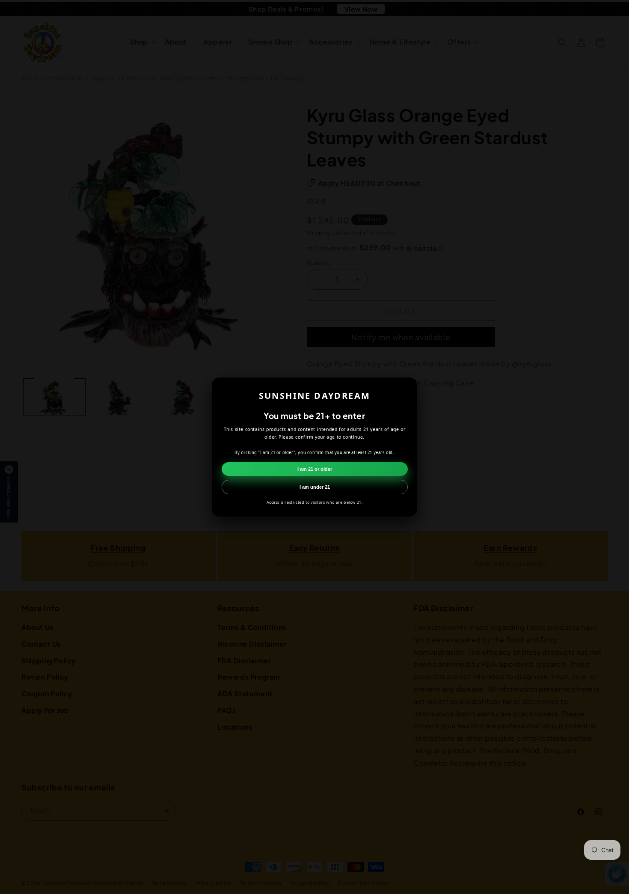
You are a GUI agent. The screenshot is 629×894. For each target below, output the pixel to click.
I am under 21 (315, 487)
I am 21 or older (314, 469)
